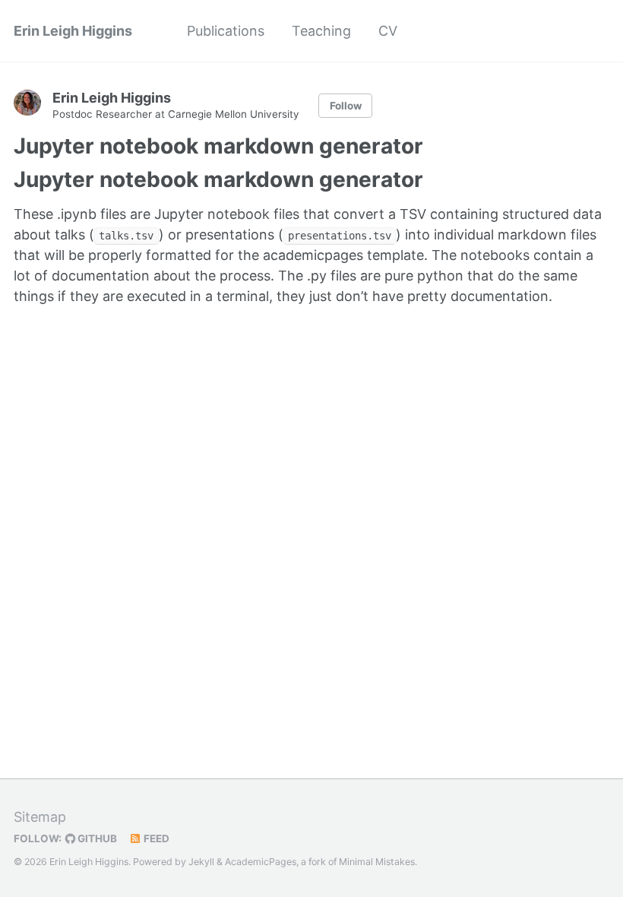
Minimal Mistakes (377, 861)
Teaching (321, 31)
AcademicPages (260, 861)
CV (387, 31)
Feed (155, 838)
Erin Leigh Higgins (73, 31)
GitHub (96, 838)
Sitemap (40, 817)
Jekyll (201, 861)
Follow (346, 106)
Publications (225, 31)
